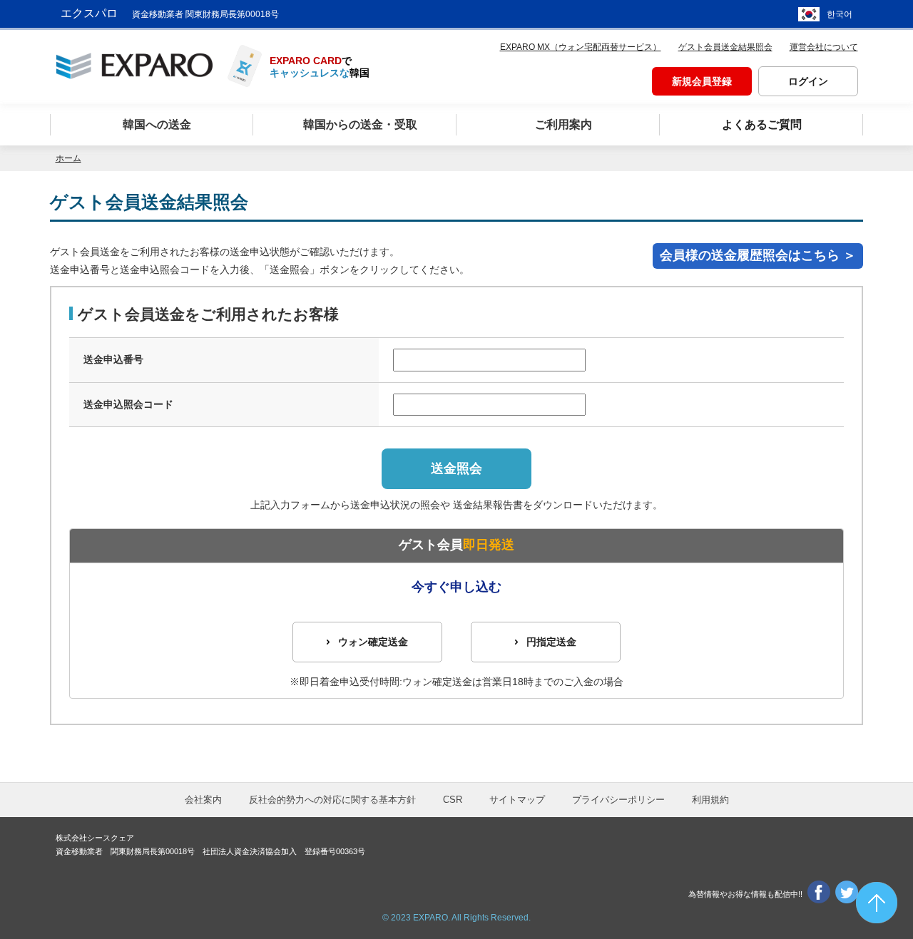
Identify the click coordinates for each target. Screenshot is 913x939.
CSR (452, 799)
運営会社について (824, 47)
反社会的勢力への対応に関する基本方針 (332, 799)
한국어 (839, 14)
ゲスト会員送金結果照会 (725, 47)
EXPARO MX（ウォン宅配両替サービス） (580, 47)
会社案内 (203, 799)
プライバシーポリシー (618, 799)
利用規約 (710, 799)
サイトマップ (517, 799)
